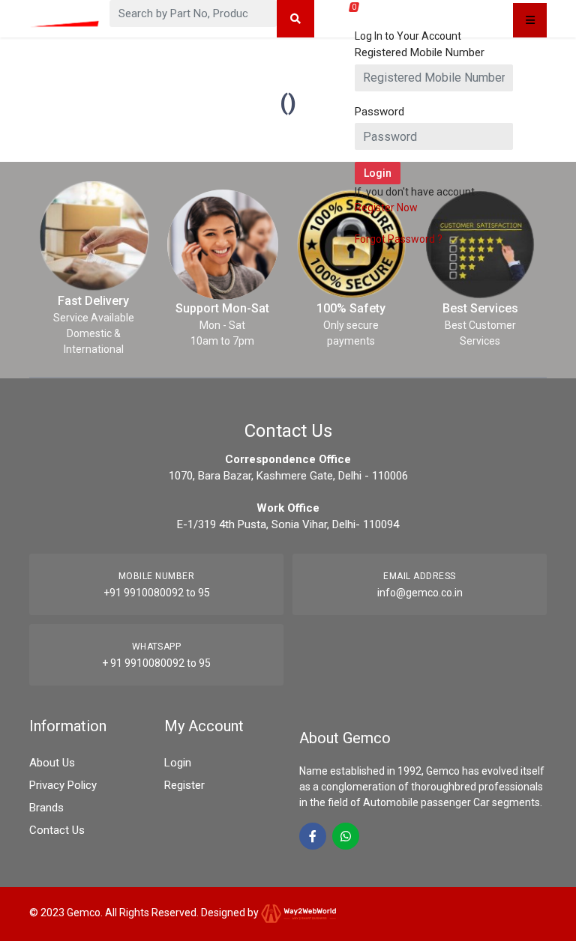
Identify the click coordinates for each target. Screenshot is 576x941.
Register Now (386, 208)
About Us (52, 762)
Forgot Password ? (398, 239)
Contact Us (57, 830)
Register (184, 785)
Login (177, 762)
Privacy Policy (63, 785)
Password (379, 111)
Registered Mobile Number (419, 52)
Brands (46, 807)
